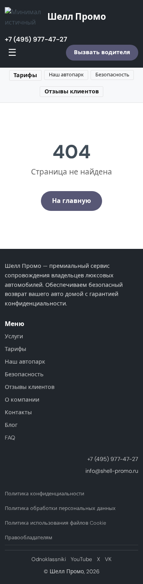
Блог (11, 425)
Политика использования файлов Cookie (55, 523)
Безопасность (112, 74)
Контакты (18, 412)
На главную (71, 201)
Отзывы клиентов (71, 91)
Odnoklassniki (48, 559)
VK (108, 559)
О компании (22, 399)
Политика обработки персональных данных (60, 508)
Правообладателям (28, 537)
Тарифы (25, 75)
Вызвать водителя (102, 52)
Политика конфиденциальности (44, 493)
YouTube (81, 559)
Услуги (14, 336)
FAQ (10, 437)
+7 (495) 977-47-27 (36, 39)
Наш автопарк (66, 74)
